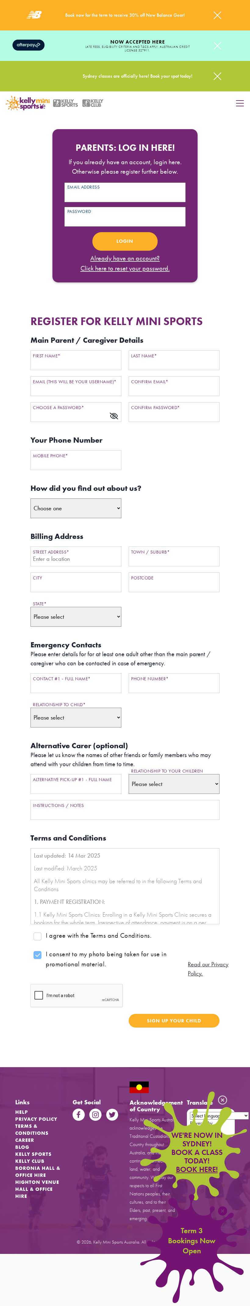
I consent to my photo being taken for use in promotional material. (106, 959)
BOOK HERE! (197, 1169)
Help (21, 1112)
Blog (22, 1147)
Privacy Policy (36, 1119)
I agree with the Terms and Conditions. (99, 935)
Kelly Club (30, 1161)
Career (24, 1140)
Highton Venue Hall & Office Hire (37, 1189)
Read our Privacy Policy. (208, 968)
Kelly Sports (33, 1154)
